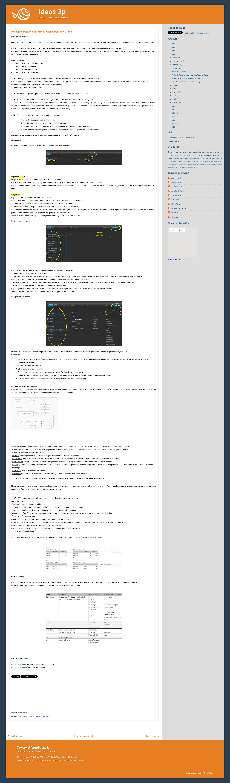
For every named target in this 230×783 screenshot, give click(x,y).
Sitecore (219, 155)
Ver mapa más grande (175, 259)
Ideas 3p (52, 12)
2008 (173, 120)
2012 (173, 106)
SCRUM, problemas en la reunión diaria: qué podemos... (190, 82)
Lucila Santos (175, 199)
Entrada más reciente (84, 736)
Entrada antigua (153, 736)
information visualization (190, 158)
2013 (173, 54)
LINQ (214, 155)
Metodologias (199, 152)
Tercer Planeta (62, 17)
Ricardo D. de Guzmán (179, 208)
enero (175, 102)
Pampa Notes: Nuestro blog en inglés (181, 137)
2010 (173, 113)
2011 (173, 109)
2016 (173, 43)
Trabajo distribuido (205, 155)
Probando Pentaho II (19, 667)
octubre (176, 65)
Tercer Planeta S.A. (33, 747)
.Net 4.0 (208, 158)
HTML (171, 155)
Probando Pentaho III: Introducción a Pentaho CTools (41, 31)
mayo (175, 95)
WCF (198, 164)
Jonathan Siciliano (177, 191)
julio (174, 88)
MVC (195, 155)
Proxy (195, 164)
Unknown (174, 212)
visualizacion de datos (189, 167)
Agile (171, 152)
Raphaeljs (85, 94)
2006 (173, 127)
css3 (185, 155)
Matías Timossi (176, 204)
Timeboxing (191, 161)
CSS (217, 152)
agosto (175, 85)
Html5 (177, 155)
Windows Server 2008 (175, 167)
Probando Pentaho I (18, 664)
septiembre (177, 68)
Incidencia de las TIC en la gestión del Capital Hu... (188, 78)
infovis (202, 158)
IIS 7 (221, 161)
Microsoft (171, 164)
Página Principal (15, 736)
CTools (18, 716)
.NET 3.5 (190, 155)
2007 (173, 123)
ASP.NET (210, 152)
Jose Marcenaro (176, 195)
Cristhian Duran (176, 182)
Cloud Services (214, 161)
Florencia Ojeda (176, 186)
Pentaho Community (29, 716)
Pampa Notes (178, 161)
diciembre (176, 57)
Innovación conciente (179, 71)
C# (181, 155)
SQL (185, 161)
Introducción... (43, 42)
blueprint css (28, 204)
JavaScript (187, 152)
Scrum (178, 152)
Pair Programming (186, 164)
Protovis (77, 94)
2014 (173, 51)
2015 (173, 47)
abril (174, 99)
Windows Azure (205, 164)
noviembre (177, 61)
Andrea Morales (176, 178)
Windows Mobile (216, 164)
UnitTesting (200, 161)
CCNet (206, 161)
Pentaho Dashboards (43, 716)
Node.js (177, 164)
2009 (173, 116)
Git (221, 152)
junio (175, 92)
